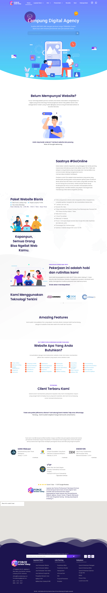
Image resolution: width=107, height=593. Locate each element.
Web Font (59, 369)
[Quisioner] (11, 372)
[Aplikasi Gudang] (55, 371)
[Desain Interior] (26, 367)
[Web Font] (55, 369)
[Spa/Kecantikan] (84, 367)
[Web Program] (69, 370)
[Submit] (73, 556)
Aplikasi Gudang (60, 371)
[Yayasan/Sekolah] (26, 365)
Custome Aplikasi (90, 371)
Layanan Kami (38, 3)
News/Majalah (46, 367)
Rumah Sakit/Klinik (61, 367)
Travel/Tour (59, 365)
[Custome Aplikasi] (84, 371)
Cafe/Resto (30, 369)
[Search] (77, 33)
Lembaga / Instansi (74, 367)
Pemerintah (57, 3)
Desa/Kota (30, 371)
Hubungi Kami (84, 3)
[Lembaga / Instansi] (69, 367)
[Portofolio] (69, 363)
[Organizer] (11, 370)
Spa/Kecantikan (89, 367)
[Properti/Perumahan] (84, 365)
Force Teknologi (60, 591)
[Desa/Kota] (26, 371)
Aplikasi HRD (74, 372)
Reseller (68, 3)
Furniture (44, 369)
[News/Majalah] (40, 367)
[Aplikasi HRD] (69, 372)
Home (28, 3)
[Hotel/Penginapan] (40, 365)
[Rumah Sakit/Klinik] (55, 367)
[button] (47, 297)
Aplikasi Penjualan (47, 371)
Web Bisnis (45, 363)
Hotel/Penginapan (47, 365)
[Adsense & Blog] (11, 365)
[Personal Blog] (84, 363)
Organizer (15, 370)
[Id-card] (89, 556)
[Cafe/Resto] (26, 369)
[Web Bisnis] (40, 363)
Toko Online (15, 363)
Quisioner (15, 372)
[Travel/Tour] (55, 365)
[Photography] (84, 369)
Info (48, 3)
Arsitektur (74, 365)
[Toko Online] (11, 363)
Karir (75, 3)
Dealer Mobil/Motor (16, 367)
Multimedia (59, 363)
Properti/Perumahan (91, 365)
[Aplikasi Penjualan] (40, 371)
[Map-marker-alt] (92, 556)
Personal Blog (89, 363)
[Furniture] (40, 369)
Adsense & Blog (16, 365)
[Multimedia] (55, 363)
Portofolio (74, 363)
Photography (88, 369)
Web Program (75, 370)
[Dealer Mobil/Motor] (11, 367)
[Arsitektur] (69, 365)
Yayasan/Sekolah (32, 365)
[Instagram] (85, 556)
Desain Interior (31, 367)
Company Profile (31, 363)
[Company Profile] (26, 363)
